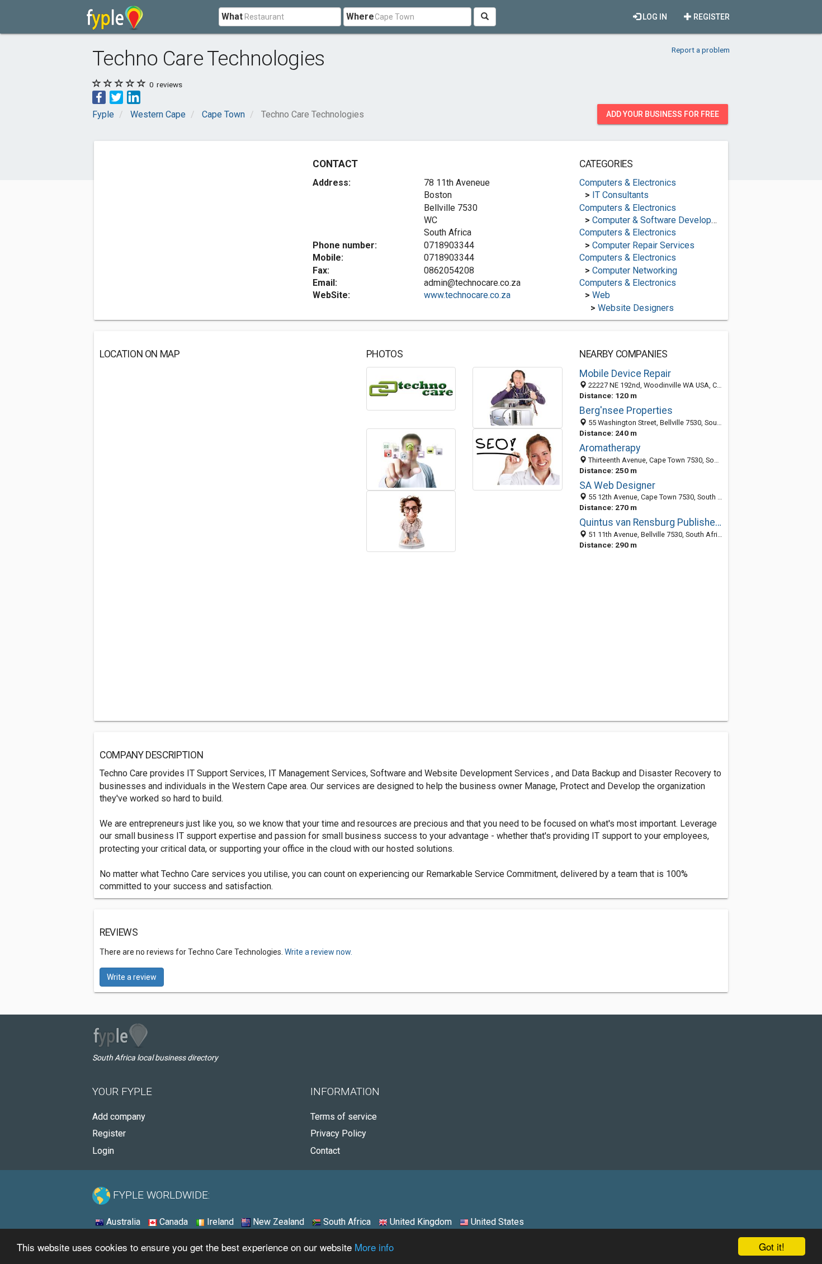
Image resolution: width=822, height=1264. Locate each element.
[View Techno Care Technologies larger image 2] (518, 397)
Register (711, 16)
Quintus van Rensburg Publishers (650, 522)
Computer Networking (634, 270)
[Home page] (115, 17)
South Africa (346, 1221)
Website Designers (636, 308)
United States (496, 1221)
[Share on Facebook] (99, 96)
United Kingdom (420, 1221)
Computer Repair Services (643, 245)
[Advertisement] (193, 225)
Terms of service (343, 1116)
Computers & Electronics (627, 182)
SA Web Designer (617, 485)
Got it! (772, 1246)
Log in (654, 16)
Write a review (132, 977)
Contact (325, 1150)
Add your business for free (662, 114)
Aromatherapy (609, 448)
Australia (122, 1221)
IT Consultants (620, 195)
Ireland (219, 1221)
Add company (118, 1116)
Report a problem (701, 49)
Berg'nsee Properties (626, 410)
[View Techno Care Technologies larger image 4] (518, 459)
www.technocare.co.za (467, 295)
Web (601, 295)
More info (374, 1247)
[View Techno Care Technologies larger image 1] (411, 388)
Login (103, 1150)
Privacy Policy (338, 1133)
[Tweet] (116, 96)
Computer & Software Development (661, 220)
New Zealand (277, 1221)
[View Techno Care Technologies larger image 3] (411, 459)
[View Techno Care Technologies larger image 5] (411, 520)
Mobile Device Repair (625, 373)
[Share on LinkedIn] (133, 96)
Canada (172, 1221)
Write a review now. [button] (318, 951)
